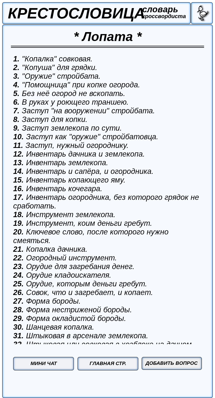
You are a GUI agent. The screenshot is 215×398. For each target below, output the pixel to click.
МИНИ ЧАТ (44, 363)
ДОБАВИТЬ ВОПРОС (172, 363)
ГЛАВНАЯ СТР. (108, 363)
